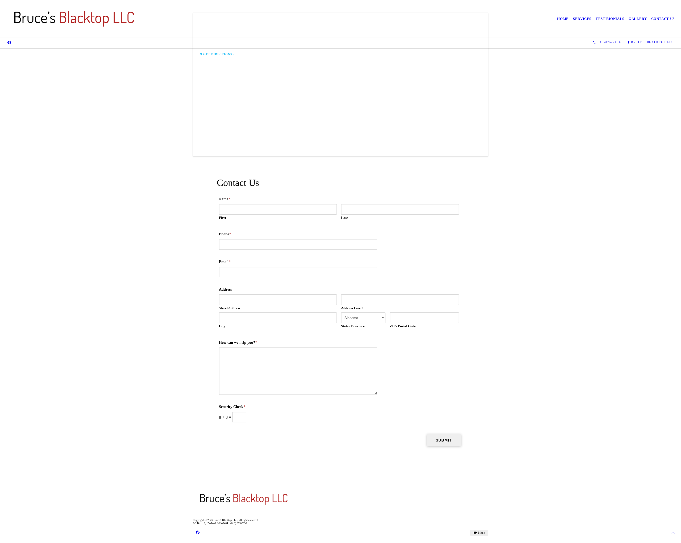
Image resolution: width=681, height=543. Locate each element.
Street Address (229, 308)
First (222, 218)
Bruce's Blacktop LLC (652, 42)
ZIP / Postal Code (403, 326)
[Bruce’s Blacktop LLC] (74, 18)
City (222, 326)
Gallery (638, 19)
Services (582, 19)
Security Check (232, 407)
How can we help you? (238, 343)
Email (225, 262)
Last (344, 218)
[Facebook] (9, 42)
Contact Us (663, 19)
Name (224, 199)
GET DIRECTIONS (217, 54)
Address (225, 289)
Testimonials (610, 19)
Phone (225, 234)
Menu (481, 532)
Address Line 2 (352, 308)
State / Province (353, 326)
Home (563, 19)
